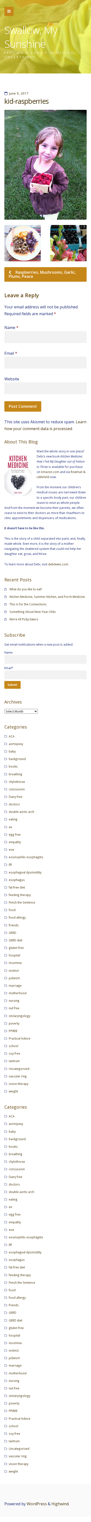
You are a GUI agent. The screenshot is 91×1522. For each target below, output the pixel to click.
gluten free (16, 948)
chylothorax (17, 782)
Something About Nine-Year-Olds (32, 612)
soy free (14, 1053)
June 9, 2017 (18, 93)
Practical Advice (19, 1038)
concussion (17, 789)
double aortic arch (21, 812)
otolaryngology (19, 1016)
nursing (14, 1000)
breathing (15, 774)
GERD (12, 933)
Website (11, 379)
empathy (15, 842)
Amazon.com (50, 472)
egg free (15, 834)
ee (10, 827)
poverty (14, 1023)
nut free (14, 1008)
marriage (15, 985)
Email (10, 353)
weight (13, 1091)
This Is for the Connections (28, 604)
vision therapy (18, 1084)
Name (11, 327)
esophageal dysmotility (25, 872)
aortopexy (16, 744)
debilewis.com (58, 564)
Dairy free (15, 797)
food (12, 910)
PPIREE (13, 1031)
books (13, 766)
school (13, 1046)
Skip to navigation (9, 11)
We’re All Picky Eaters (23, 619)
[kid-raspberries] (45, 165)
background (17, 759)
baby (12, 751)
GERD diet (15, 940)
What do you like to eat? (25, 589)
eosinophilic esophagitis (26, 857)
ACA (12, 736)
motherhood (17, 993)
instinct (14, 970)
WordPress (37, 1503)
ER (10, 864)
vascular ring (18, 1076)
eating (13, 819)
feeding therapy (20, 895)
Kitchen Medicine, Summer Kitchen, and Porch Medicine (47, 597)
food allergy (17, 917)
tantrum (14, 1061)
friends (14, 925)
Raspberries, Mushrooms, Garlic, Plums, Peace (42, 274)
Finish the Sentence (22, 902)
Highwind (60, 1503)
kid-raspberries (26, 101)
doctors (14, 804)
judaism (14, 978)
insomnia (15, 963)
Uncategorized (19, 1069)
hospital (14, 955)
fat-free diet (17, 887)
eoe (11, 849)
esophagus (17, 880)
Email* (8, 668)
